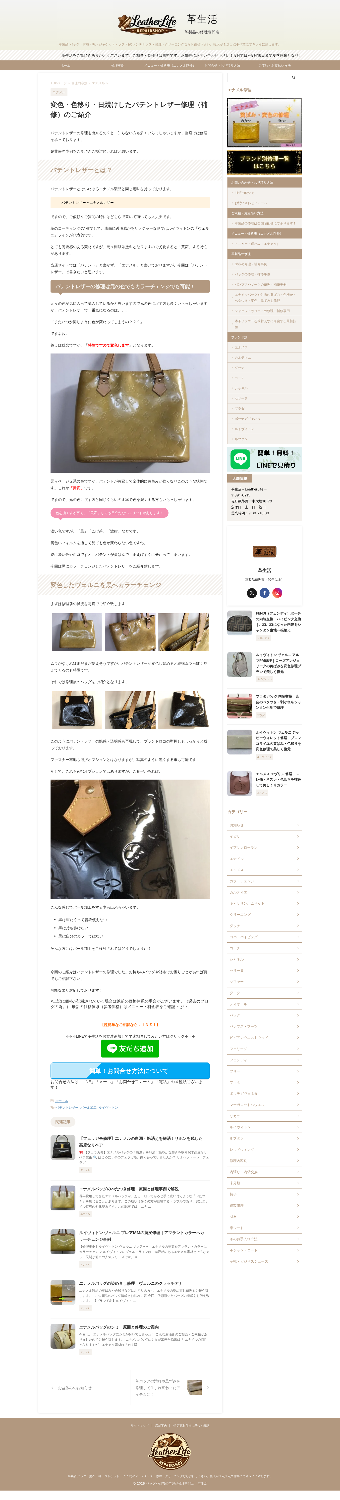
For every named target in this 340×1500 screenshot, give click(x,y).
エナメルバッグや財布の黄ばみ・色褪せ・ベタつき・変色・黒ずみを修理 (265, 298)
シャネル (241, 388)
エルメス (241, 347)
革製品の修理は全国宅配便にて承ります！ (265, 223)
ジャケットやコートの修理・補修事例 (262, 311)
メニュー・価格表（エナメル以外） (170, 65)
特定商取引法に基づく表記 (191, 1425)
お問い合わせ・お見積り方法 (252, 182)
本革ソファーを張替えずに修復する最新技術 (265, 324)
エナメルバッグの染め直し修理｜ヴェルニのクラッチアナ (131, 1283)
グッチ (239, 368)
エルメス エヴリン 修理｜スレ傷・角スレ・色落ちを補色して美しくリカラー (278, 779)
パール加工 (88, 1107)
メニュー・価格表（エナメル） (257, 244)
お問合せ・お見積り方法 (222, 65)
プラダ (239, 408)
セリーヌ (241, 398)
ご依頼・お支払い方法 (274, 65)
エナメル (61, 1101)
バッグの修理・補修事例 (252, 274)
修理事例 (117, 65)
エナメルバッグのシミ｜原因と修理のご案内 (119, 1326)
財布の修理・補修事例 (251, 264)
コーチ (239, 378)
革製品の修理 (241, 254)
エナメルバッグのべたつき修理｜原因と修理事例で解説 (129, 1188)
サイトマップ (140, 1425)
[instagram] (277, 593)
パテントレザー (67, 1107)
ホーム (65, 65)
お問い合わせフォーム (251, 203)
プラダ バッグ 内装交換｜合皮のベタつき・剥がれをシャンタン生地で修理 (278, 701)
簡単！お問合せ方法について (129, 1070)
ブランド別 (239, 337)
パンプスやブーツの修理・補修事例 (260, 284)
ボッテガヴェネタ (248, 419)
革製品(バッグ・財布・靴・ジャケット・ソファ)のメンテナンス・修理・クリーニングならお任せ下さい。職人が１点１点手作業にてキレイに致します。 (170, 1476)
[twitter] (252, 593)
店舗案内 (161, 1425)
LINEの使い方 (245, 193)
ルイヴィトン (108, 1107)
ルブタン (241, 439)
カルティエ (243, 357)
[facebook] (265, 593)
